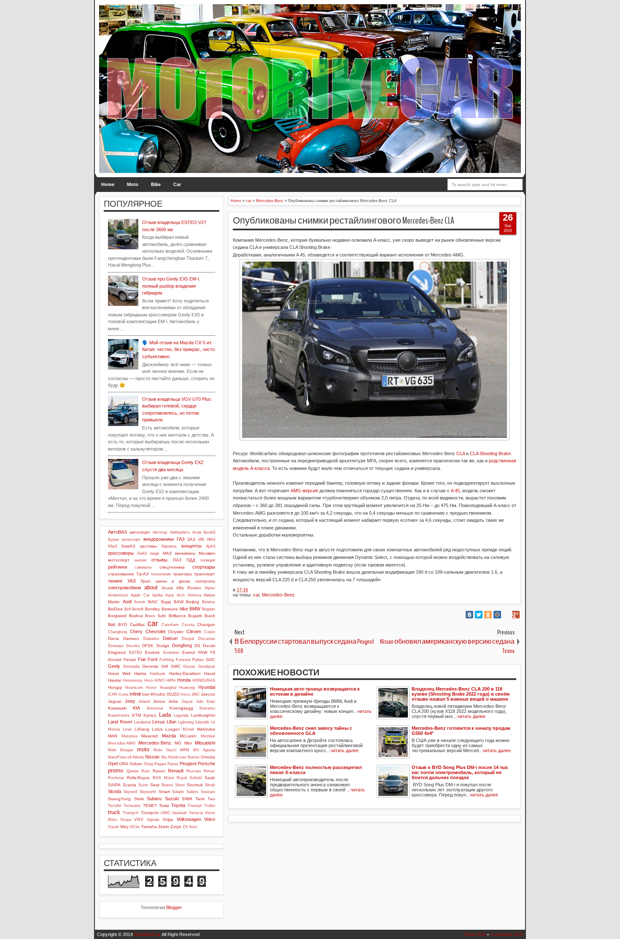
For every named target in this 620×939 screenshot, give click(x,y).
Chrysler (175, 631)
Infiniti (135, 693)
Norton (193, 757)
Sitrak (210, 785)
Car (177, 184)
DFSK (148, 645)
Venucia (196, 813)
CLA (460, 453)
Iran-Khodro (153, 694)
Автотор (160, 532)
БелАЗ (209, 532)
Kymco (149, 715)
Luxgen (172, 729)
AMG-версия (304, 490)
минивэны (185, 553)
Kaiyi (211, 701)
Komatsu (207, 708)
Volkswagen (189, 819)
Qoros (132, 771)
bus (112, 624)
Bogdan (208, 609)
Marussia (129, 736)
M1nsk (188, 729)
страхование (121, 574)
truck (114, 812)
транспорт (204, 574)
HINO (159, 680)
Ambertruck (118, 595)
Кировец (169, 546)
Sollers (192, 792)
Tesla (164, 805)
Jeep (130, 701)
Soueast (208, 792)
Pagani (160, 764)
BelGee (115, 609)
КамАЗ (128, 546)
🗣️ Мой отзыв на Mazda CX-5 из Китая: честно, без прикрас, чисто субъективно (178, 349)
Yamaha (149, 826)
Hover (151, 687)
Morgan (126, 750)
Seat (154, 784)
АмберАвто (180, 532)
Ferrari (130, 659)
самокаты (143, 567)
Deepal (188, 639)
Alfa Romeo (188, 588)
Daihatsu (151, 639)
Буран (113, 539)
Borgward (117, 615)
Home (107, 184)
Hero (148, 680)
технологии (161, 574)
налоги (140, 560)
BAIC (153, 601)
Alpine (210, 588)
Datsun (170, 638)
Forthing (166, 660)
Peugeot (188, 763)
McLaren (188, 736)
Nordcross (177, 757)
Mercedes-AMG (121, 743)
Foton (198, 659)
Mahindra (206, 729)
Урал (145, 581)
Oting (148, 764)
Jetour (159, 701)
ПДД (190, 560)
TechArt (114, 806)
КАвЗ (112, 546)
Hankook (157, 674)
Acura (167, 588)
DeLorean (206, 639)
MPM (184, 750)
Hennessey (133, 680)
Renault (175, 770)
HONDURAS (203, 680)
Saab (210, 777)
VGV (138, 819)
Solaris (178, 792)
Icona (123, 694)
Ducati (209, 645)
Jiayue (187, 701)
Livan (127, 729)
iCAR (112, 694)
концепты (191, 545)
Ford (152, 659)
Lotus (157, 729)
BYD (122, 624)
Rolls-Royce (138, 777)
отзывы (159, 559)
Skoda (114, 791)
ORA (123, 763)
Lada (165, 715)
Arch (181, 595)
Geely (114, 666)
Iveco (185, 694)
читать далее (471, 716)
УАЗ (131, 580)
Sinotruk (195, 784)
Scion (143, 785)
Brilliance (177, 615)
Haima (140, 673)
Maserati (149, 736)
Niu (164, 757)
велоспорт (131, 539)
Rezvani (193, 771)
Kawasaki (117, 708)
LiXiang (142, 729)
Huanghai (168, 687)
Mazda (169, 735)
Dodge (163, 645)
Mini (188, 743)
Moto (132, 184)
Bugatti (195, 615)
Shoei (180, 785)
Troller (209, 806)
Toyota (178, 805)
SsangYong (119, 798)
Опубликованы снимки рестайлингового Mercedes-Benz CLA (343, 220)
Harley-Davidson (185, 673)
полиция (207, 560)
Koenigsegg (181, 708)
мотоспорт (118, 560)
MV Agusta (204, 750)
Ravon (159, 771)
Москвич (207, 553)
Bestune (170, 609)
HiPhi (170, 680)
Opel (113, 763)
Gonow (189, 666)
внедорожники (158, 539)
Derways (116, 646)
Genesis (150, 666)
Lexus (158, 721)
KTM (136, 715)
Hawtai (114, 680)
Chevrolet (155, 631)
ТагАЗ (142, 574)
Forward (183, 660)
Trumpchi (150, 812)
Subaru (154, 798)
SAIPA (114, 784)
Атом (196, 532)
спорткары (203, 566)
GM (164, 666)
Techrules (132, 806)
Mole (112, 750)
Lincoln (202, 722)
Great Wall (119, 673)
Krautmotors (118, 715)
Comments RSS (506, 934)
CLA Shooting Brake (490, 453)
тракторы (182, 574)
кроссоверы (121, 553)
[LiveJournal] (506, 614)
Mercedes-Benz (278, 594)
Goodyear (206, 666)
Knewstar (155, 708)
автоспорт (139, 532)
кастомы (148, 546)
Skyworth (148, 792)
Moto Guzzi (165, 750)
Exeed (188, 652)
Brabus (136, 615)
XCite (135, 827)
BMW (194, 608)
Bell (127, 609)
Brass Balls (155, 616)
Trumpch (130, 813)
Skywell (130, 792)
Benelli (137, 609)
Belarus (208, 602)
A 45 (455, 490)
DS (197, 645)
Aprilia (157, 595)
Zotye (175, 826)
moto (143, 749)
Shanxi (167, 785)
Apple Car (140, 595)
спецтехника (172, 567)
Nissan (152, 756)
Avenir (139, 602)
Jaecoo (208, 694)
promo (115, 770)
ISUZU (173, 694)
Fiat (142, 659)
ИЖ (201, 539)
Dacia (113, 638)
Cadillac (137, 624)
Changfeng (117, 632)
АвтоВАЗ (117, 531)
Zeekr (163, 826)
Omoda (208, 757)
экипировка (205, 581)
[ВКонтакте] (469, 614)
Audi (127, 601)
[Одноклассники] (488, 614)
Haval (209, 673)
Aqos (169, 595)
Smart (164, 791)
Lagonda (181, 715)
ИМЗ (211, 539)
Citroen (193, 631)
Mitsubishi (205, 742)
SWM (187, 798)
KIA (136, 707)
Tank (200, 798)
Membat (208, 736)
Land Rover (120, 721)
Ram (145, 771)
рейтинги (117, 566)
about (151, 587)
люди (154, 553)
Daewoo (131, 638)
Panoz (172, 764)
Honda (184, 680)
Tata (211, 799)
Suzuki (172, 798)
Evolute (152, 652)
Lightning (186, 722)
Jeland (144, 701)
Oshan (136, 763)
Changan (206, 624)
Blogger (173, 907)
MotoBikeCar (147, 934)
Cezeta (188, 625)
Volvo (209, 819)
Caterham (170, 625)
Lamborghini (203, 715)
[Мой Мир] (497, 614)
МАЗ (167, 553)
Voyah (113, 827)
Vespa (125, 820)
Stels (139, 798)
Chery (136, 631)
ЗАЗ (191, 539)
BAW (178, 601)
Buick (210, 615)
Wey (124, 826)
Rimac (209, 771)
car (256, 594)
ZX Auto (190, 827)
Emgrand (117, 652)
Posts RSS (475, 934)
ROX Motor (163, 778)
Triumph (195, 806)
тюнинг (115, 580)
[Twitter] (479, 614)
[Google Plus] (516, 614)
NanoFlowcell (120, 757)
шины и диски (173, 581)
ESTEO (135, 652)
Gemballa (131, 666)
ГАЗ (181, 539)
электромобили (124, 587)
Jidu (199, 701)
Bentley (152, 609)
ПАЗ (177, 560)
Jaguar (114, 701)
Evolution (171, 652)
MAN (112, 736)
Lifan (171, 721)
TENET (150, 805)
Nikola (138, 757)
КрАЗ (210, 546)
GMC (176, 666)
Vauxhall (179, 813)
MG (178, 743)
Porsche (206, 763)
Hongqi (115, 687)
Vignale (153, 820)
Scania (129, 784)
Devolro (133, 646)
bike (184, 608)
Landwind (142, 722)
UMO (165, 813)
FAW (202, 652)
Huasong (187, 687)
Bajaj (166, 601)
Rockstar (116, 778)
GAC (210, 659)
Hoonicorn (134, 687)
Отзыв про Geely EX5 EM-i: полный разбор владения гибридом (171, 285)
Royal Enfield (189, 778)
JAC (195, 694)
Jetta (173, 701)
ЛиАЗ (141, 553)
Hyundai (206, 687)
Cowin (209, 632)
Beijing (192, 601)
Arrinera (194, 595)
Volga (167, 819)
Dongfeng (182, 645)
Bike (156, 184)
